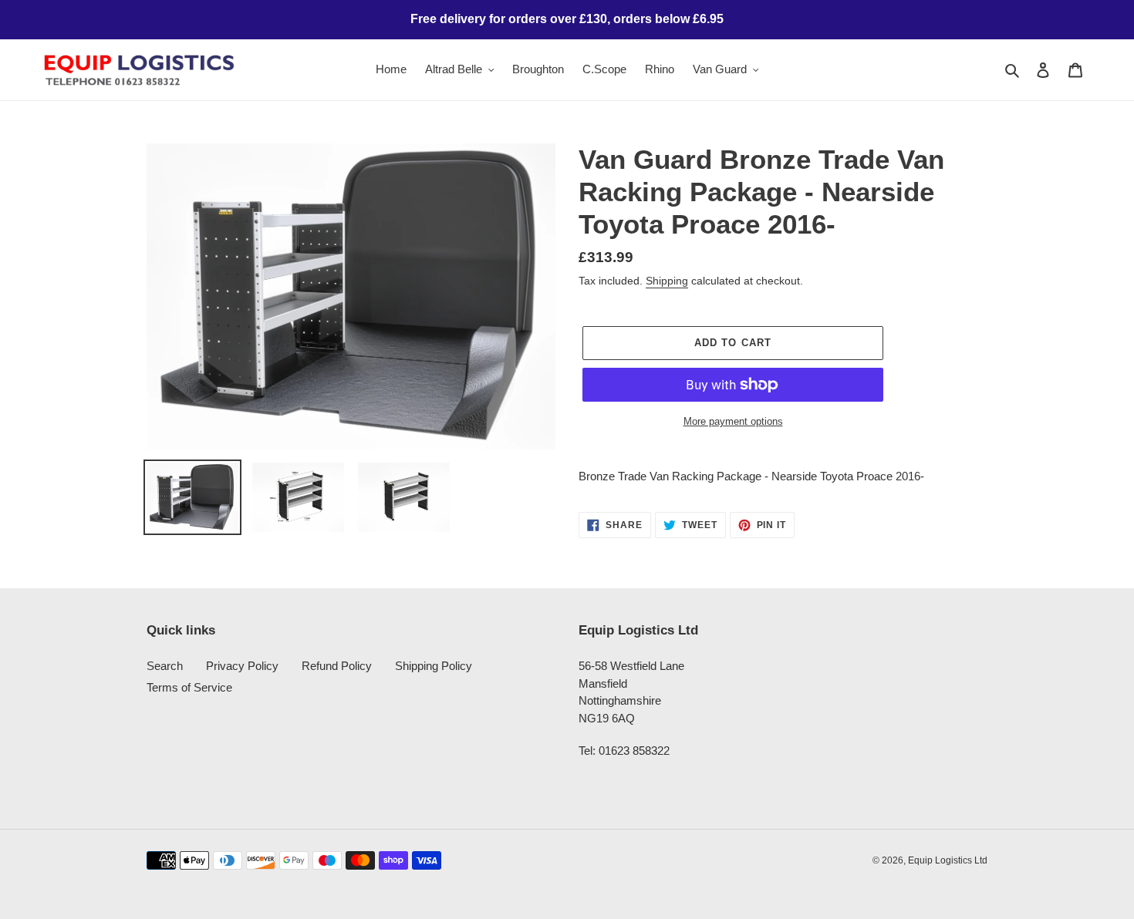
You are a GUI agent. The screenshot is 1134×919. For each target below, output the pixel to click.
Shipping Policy (433, 665)
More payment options (733, 421)
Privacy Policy (242, 665)
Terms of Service (189, 687)
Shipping (667, 280)
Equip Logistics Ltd (947, 860)
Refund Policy (337, 665)
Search (165, 665)
